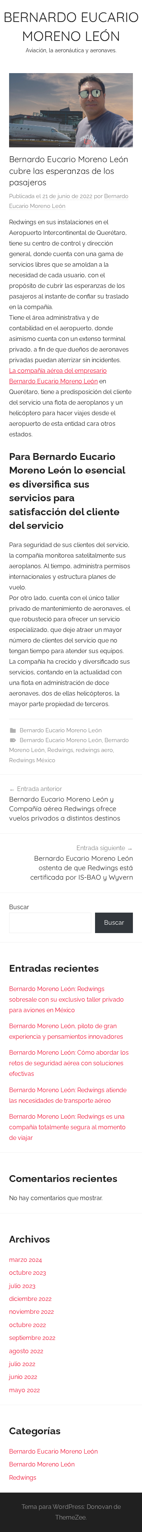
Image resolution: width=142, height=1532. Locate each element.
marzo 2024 (25, 1259)
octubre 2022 (27, 1325)
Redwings (60, 750)
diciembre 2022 (30, 1298)
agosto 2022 (26, 1351)
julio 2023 (22, 1286)
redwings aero (94, 750)
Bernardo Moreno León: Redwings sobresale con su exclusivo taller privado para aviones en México (66, 999)
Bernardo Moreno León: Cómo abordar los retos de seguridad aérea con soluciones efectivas (69, 1063)
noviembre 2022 (31, 1311)
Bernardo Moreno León (42, 1464)
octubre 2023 (27, 1272)
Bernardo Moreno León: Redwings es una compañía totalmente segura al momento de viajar (67, 1127)
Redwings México (32, 760)
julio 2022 (22, 1364)
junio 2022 (23, 1376)
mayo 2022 (24, 1390)
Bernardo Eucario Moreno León (61, 730)
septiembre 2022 (32, 1337)
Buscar (19, 907)
